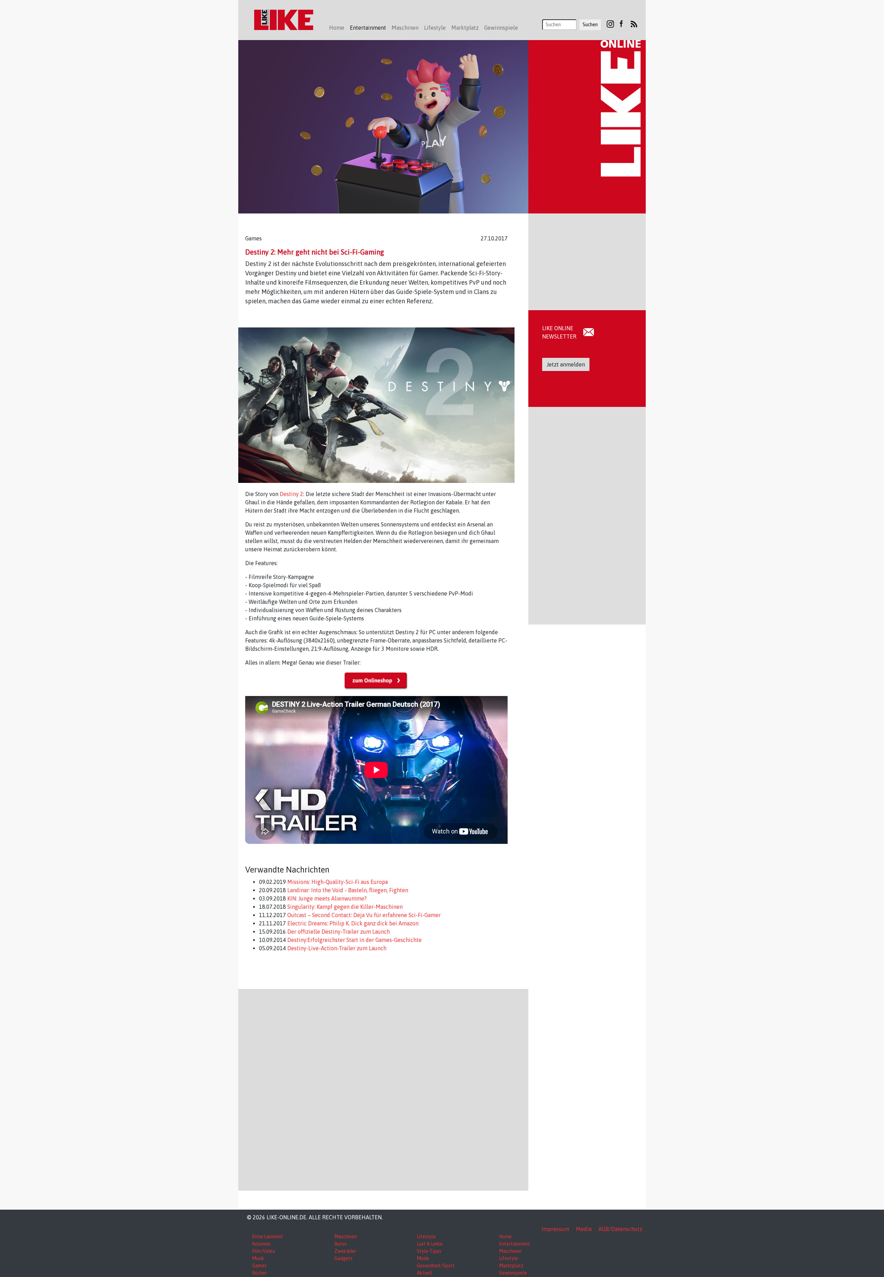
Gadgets (343, 1258)
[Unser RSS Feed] (634, 23)
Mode (423, 1258)
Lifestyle (426, 1236)
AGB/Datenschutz (620, 1229)
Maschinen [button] (405, 28)
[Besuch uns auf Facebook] (621, 23)
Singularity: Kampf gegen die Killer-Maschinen (344, 907)
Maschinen (345, 1236)
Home (336, 28)
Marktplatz (511, 1265)
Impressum (555, 1229)
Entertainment (267, 1236)
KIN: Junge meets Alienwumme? (326, 898)
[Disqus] (383, 1088)
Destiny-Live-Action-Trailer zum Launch (336, 948)
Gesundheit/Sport (436, 1265)
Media (584, 1229)
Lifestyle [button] (435, 28)
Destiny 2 (291, 494)
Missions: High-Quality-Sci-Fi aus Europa (337, 882)
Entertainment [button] (368, 28)
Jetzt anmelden (566, 364)
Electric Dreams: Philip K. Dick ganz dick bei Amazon (352, 923)
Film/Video (263, 1251)
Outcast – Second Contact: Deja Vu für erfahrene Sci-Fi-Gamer (363, 915)
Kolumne (261, 1244)
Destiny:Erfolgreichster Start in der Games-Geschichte (354, 940)
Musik (258, 1258)
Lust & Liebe (430, 1244)
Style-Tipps (429, 1251)
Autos (340, 1244)
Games (259, 1265)
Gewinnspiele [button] (501, 28)
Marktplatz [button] (465, 28)
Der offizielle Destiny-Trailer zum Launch (338, 931)
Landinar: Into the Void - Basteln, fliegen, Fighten (347, 890)
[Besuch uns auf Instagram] (610, 23)
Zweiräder (345, 1251)
